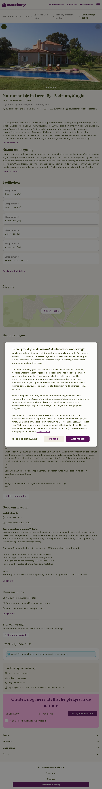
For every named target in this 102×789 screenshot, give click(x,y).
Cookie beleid (43, 431)
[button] (25, 438)
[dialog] (51, 394)
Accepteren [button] (78, 439)
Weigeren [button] (54, 439)
